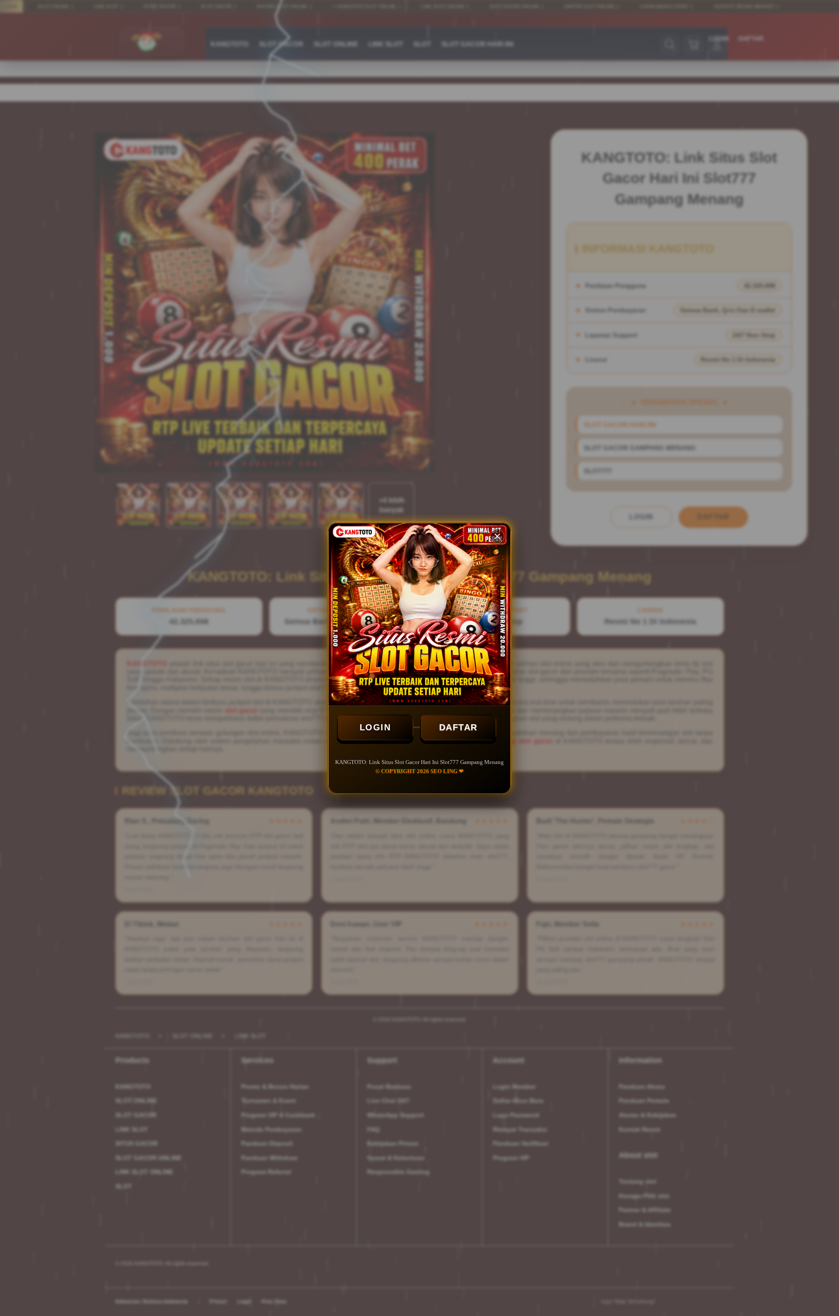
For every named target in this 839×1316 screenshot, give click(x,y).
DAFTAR (458, 727)
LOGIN (375, 727)
